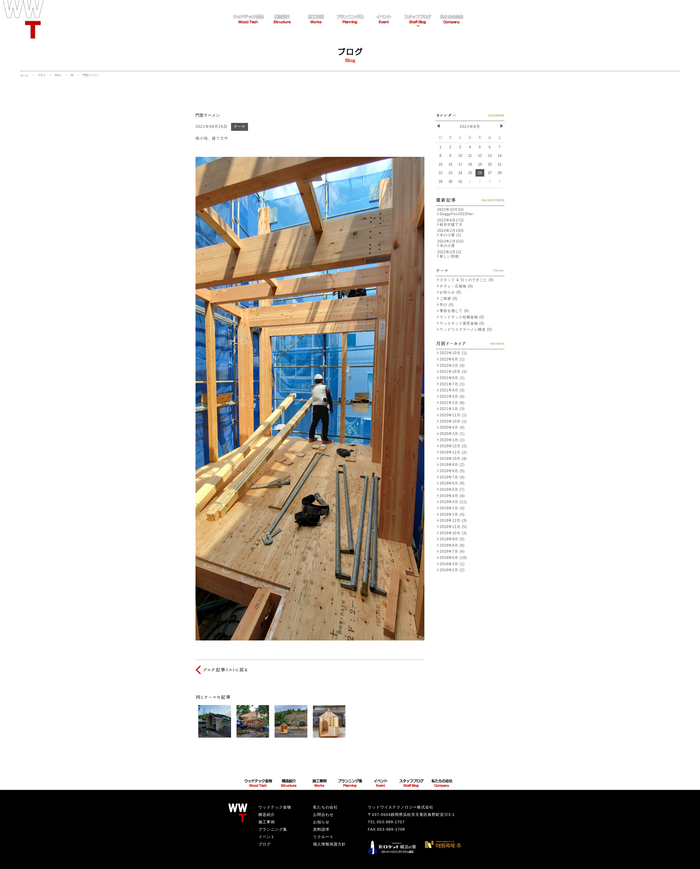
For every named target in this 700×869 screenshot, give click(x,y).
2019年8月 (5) (452, 471)
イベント (266, 837)
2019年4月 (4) (452, 496)
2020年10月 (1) (453, 421)
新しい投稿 (449, 256)
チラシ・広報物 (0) (456, 286)
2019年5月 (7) (452, 489)
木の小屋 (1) (450, 235)
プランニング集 (272, 829)
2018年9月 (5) (452, 539)
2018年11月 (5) (453, 527)
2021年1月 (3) (452, 409)
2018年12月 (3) (453, 520)
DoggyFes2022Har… (458, 214)
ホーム (24, 75)
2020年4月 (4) (452, 427)
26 (480, 173)
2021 (58, 75)
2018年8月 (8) (452, 545)
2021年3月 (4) (452, 396)
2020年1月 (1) (452, 440)
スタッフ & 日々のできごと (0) (467, 280)
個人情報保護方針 (329, 844)
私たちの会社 (325, 807)
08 (72, 75)
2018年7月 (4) (452, 551)
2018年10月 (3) (453, 533)
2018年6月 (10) (453, 558)
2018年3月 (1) (452, 564)
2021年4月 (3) (452, 390)
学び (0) (447, 305)
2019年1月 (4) (452, 514)
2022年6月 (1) (452, 359)
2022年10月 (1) (453, 353)
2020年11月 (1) (453, 415)
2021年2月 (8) (452, 403)
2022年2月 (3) (452, 365)
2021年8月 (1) (452, 378)
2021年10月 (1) (453, 371)
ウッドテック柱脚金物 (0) (462, 317)
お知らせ (321, 822)
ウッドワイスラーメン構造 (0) (466, 329)
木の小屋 (447, 246)
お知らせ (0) (450, 292)
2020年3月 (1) (452, 434)
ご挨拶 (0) (448, 298)
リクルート (323, 837)
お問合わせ (323, 814)
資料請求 (321, 829)
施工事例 (266, 822)
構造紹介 (266, 814)
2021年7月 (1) (452, 384)
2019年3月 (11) (453, 502)
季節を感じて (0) (454, 311)
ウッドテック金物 (274, 807)
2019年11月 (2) (453, 452)
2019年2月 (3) (452, 508)
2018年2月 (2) (452, 570)
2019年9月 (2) (452, 465)
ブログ (41, 75)
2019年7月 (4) (452, 477)
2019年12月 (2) (453, 446)
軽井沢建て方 (451, 225)
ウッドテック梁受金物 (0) (462, 323)
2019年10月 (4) (453, 459)
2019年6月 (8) (452, 483)
